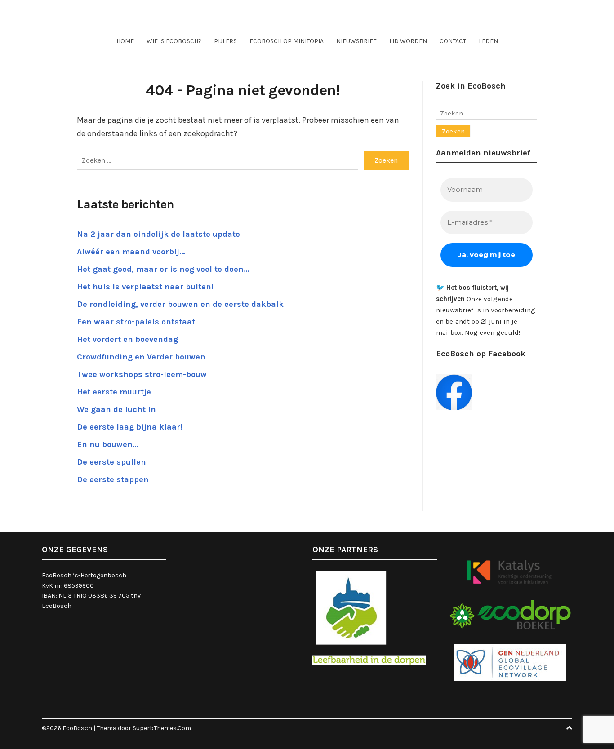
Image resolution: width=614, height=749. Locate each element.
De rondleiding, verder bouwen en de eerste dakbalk (180, 304)
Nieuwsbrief (356, 41)
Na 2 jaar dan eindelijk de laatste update (158, 234)
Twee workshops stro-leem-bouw (142, 374)
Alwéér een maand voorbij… (131, 252)
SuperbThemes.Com (162, 728)
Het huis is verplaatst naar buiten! (145, 287)
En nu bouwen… (107, 444)
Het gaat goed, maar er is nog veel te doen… (163, 269)
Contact (453, 41)
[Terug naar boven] (569, 728)
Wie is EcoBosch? (174, 41)
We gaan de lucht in (116, 409)
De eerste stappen (113, 479)
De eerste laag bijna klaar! (129, 427)
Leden (488, 41)
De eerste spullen (111, 462)
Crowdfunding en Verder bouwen (141, 357)
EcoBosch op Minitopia (286, 41)
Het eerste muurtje (114, 392)
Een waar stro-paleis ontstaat (136, 322)
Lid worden (408, 41)
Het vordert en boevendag (127, 339)
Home (125, 41)
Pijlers (225, 41)
